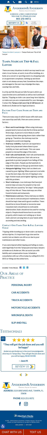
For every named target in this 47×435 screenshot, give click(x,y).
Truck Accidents (21, 300)
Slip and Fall (19, 322)
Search (26, 2)
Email (20, 2)
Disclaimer (19, 425)
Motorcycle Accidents (25, 307)
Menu (36, 2)
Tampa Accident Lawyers (11, 52)
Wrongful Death (22, 315)
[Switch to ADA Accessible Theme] (3, 426)
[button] (20, 375)
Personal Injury (21, 285)
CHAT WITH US (12, 432)
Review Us (14, 23)
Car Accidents (20, 292)
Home (8, 2)
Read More (30, 356)
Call (14, 2)
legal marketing (18, 422)
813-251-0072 (23, 18)
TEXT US (35, 432)
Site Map (29, 425)
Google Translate (34, 22)
